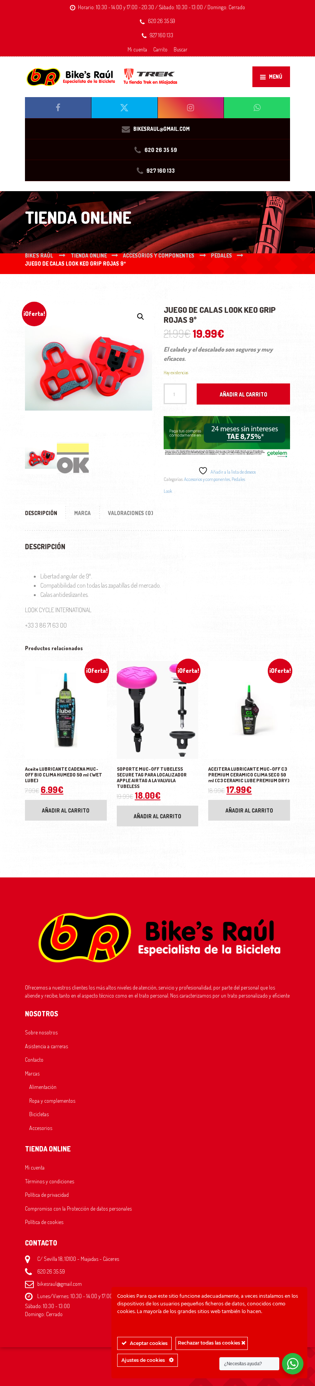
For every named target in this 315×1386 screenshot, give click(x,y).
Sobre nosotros (41, 1032)
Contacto (34, 1059)
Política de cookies (44, 1221)
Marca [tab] (82, 513)
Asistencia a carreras (46, 1045)
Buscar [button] (180, 49)
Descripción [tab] (41, 513)
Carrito (160, 49)
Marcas (32, 1073)
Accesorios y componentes (207, 479)
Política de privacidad (47, 1194)
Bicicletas (39, 1113)
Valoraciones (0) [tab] (130, 513)
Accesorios (40, 1127)
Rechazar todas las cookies (209, 1343)
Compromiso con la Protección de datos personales (78, 1208)
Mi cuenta (137, 49)
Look (168, 491)
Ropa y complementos (52, 1100)
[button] (141, 317)
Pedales (238, 479)
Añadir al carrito (243, 394)
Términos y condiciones (49, 1181)
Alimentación (42, 1086)
